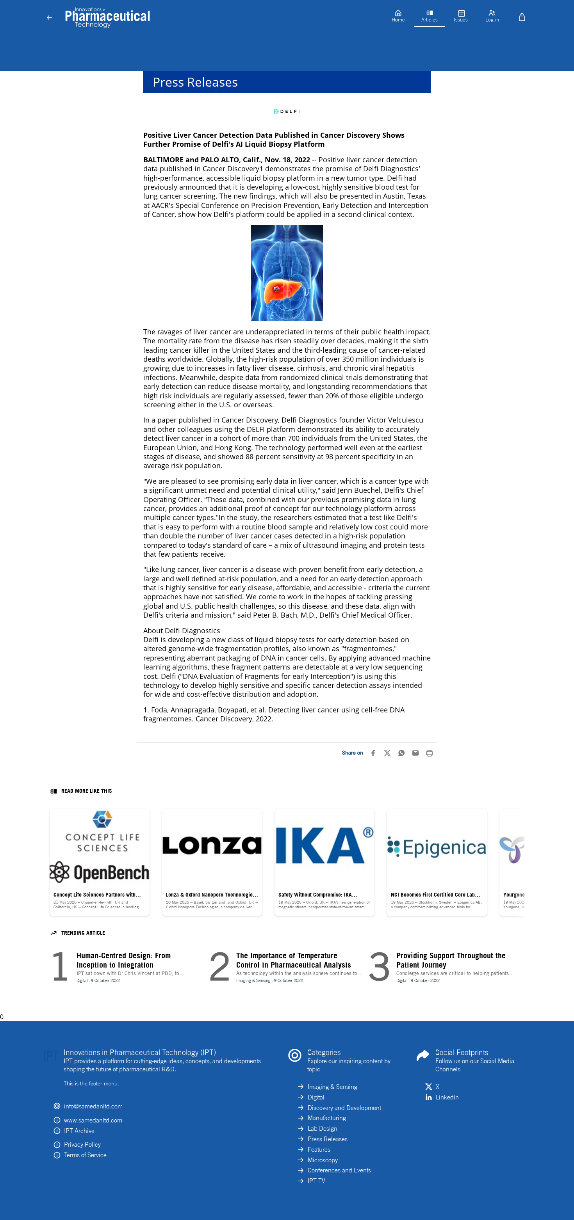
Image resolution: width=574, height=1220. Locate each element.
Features (319, 1149)
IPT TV (316, 1180)
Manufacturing (327, 1118)
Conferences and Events (339, 1170)
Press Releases (328, 1139)
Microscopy (323, 1160)
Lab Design (322, 1128)
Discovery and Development (344, 1108)
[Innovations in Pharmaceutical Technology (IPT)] (221, 18)
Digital (316, 1097)
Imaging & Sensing (332, 1086)
